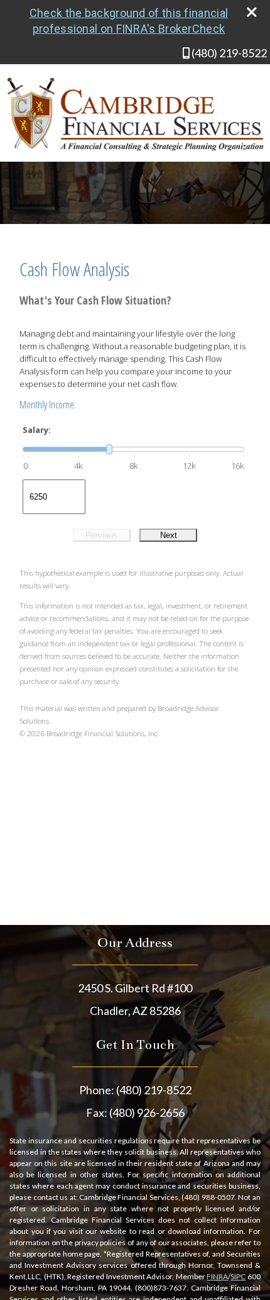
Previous (101, 535)
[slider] (133, 449)
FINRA (217, 1276)
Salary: (37, 429)
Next (168, 535)
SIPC (238, 1276)
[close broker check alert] (251, 12)
